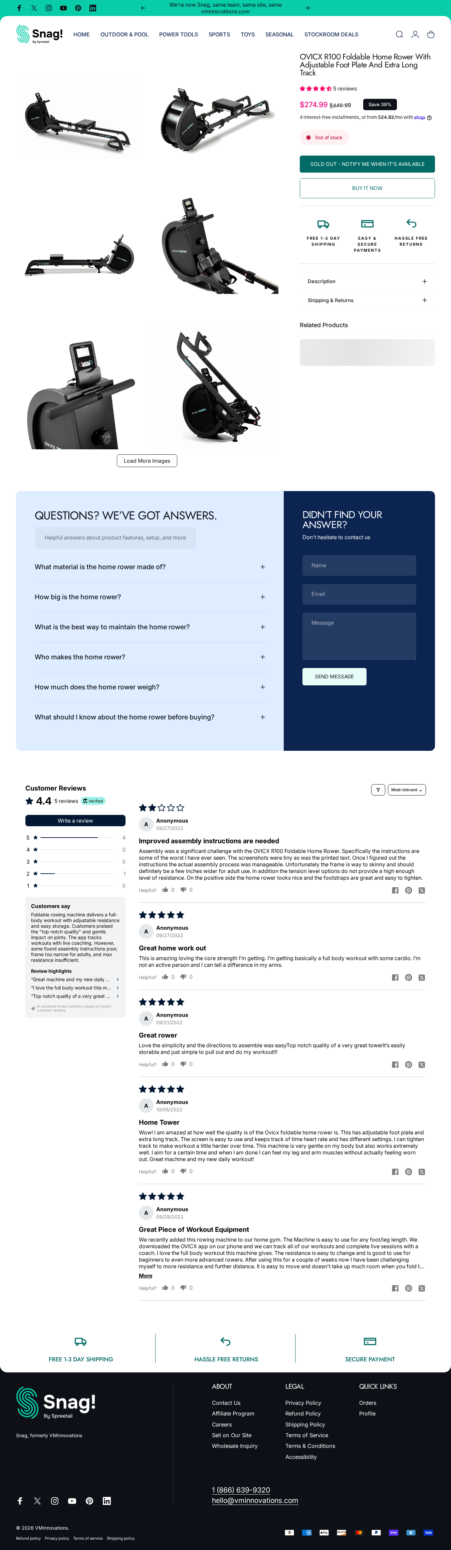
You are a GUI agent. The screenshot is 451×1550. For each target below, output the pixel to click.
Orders (367, 1402)
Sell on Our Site (231, 1435)
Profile (367, 1413)
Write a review (75, 820)
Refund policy (28, 1538)
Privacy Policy (303, 1402)
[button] (316, 88)
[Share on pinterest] (409, 890)
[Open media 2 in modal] (214, 117)
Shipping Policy (305, 1424)
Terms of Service (306, 1435)
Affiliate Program (233, 1413)
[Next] (307, 8)
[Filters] (378, 790)
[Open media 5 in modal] (80, 386)
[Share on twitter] (422, 890)
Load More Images (147, 460)
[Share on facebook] (395, 890)
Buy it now (367, 188)
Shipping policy (121, 1538)
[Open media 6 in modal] (214, 386)
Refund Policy (303, 1413)
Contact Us (226, 1402)
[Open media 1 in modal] (80, 117)
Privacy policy (57, 1538)
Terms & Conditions (310, 1446)
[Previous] (143, 8)
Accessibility (301, 1456)
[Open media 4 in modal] (214, 251)
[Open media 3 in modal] (80, 251)
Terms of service (88, 1538)
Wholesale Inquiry (235, 1446)
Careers (222, 1424)
